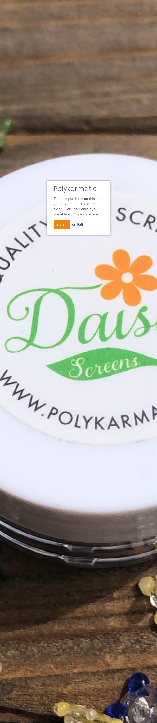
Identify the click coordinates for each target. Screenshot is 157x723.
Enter (62, 225)
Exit (80, 224)
